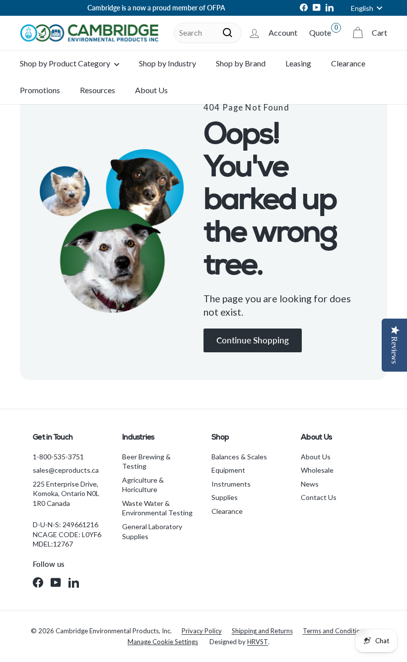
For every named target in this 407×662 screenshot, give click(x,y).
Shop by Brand (241, 63)
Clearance (348, 63)
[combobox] (208, 33)
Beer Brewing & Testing (146, 461)
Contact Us (319, 497)
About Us (151, 90)
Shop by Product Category (66, 63)
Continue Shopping (252, 340)
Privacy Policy (202, 631)
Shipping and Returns (262, 631)
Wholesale (317, 470)
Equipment (228, 470)
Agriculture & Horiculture (143, 485)
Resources (97, 90)
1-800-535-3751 (58, 456)
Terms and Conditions (335, 631)
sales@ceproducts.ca (66, 470)
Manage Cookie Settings (163, 642)
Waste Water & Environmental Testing (157, 508)
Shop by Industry (167, 63)
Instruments (231, 484)
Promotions (40, 90)
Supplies (224, 497)
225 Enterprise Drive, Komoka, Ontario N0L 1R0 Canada (66, 493)
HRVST (257, 642)
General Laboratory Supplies (152, 531)
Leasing (298, 63)
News (310, 484)
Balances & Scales (239, 456)
